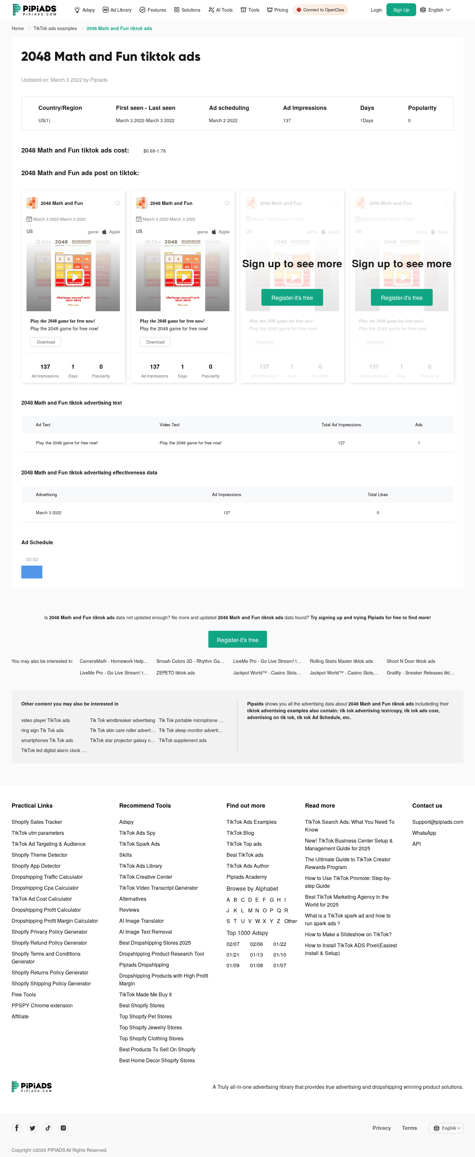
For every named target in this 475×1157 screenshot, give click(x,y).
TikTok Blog (240, 832)
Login (376, 9)
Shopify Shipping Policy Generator (51, 983)
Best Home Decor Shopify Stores (157, 1060)
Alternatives (132, 898)
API (416, 843)
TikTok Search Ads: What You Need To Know (350, 825)
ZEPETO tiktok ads (175, 672)
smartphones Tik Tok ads (47, 740)
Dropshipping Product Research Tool (161, 953)
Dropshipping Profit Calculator (46, 909)
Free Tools (24, 994)
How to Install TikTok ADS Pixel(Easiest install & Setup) (351, 949)
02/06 (256, 944)
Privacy (382, 1128)
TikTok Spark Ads (139, 843)
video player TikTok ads (45, 720)
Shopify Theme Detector (39, 854)
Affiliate (20, 1016)
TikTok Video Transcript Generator (158, 887)
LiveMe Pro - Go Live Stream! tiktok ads (271, 661)
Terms (409, 1128)
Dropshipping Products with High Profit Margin (163, 979)
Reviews (129, 909)
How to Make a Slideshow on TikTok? (348, 934)
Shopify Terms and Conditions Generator (46, 957)
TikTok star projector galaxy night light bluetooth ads (124, 740)
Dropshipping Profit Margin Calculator (55, 920)
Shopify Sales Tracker (37, 821)
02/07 (233, 944)
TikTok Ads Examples (252, 821)
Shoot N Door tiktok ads (411, 661)
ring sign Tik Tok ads (42, 730)
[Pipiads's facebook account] (17, 1128)
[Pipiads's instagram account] (63, 1128)
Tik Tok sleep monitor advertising (193, 730)
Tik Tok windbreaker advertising (122, 720)
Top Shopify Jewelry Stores (150, 1027)
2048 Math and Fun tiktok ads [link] (119, 28)
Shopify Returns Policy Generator (50, 972)
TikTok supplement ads (182, 740)
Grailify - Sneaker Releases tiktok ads (425, 672)
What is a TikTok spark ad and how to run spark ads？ (348, 919)
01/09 (233, 965)
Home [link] (18, 28)
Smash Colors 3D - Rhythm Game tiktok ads (194, 661)
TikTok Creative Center (145, 876)
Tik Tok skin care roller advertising (124, 730)
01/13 (256, 954)
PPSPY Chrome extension (42, 1005)
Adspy (126, 821)
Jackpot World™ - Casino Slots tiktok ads (271, 672)
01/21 (233, 954)
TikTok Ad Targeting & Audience (49, 843)
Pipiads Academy (247, 876)
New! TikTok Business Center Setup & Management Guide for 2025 (349, 844)
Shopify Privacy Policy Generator (49, 931)
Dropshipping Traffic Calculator (47, 876)
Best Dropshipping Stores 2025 (155, 942)
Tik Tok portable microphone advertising (193, 720)
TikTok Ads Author (248, 865)
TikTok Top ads (244, 843)
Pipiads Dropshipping (144, 964)
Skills (125, 854)
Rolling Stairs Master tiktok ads (341, 661)
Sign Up (401, 9)
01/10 (279, 954)
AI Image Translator (141, 920)
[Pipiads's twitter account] (32, 1128)
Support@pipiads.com (437, 821)
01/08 (256, 965)
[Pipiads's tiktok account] (48, 1128)
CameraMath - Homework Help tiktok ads (118, 661)
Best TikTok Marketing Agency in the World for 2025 (347, 900)
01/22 (279, 944)
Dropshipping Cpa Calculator (45, 887)
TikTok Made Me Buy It (145, 994)
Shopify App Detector (36, 865)
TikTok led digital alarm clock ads (55, 750)
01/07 (279, 965)
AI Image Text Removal (145, 931)
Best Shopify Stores (141, 1005)
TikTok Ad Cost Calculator (42, 898)
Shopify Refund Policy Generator (49, 942)
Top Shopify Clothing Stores (151, 1038)
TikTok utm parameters (38, 832)
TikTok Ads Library (140, 865)
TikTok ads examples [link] (56, 28)
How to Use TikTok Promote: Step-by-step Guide (348, 881)
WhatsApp (424, 832)
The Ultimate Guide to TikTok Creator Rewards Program (347, 863)
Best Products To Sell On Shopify (157, 1049)
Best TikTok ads (245, 854)
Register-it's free (292, 297)
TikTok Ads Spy (137, 832)
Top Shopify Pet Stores (145, 1016)
